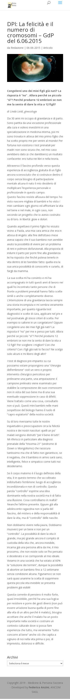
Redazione (17, 47)
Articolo (48, 47)
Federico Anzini (39, 687)
